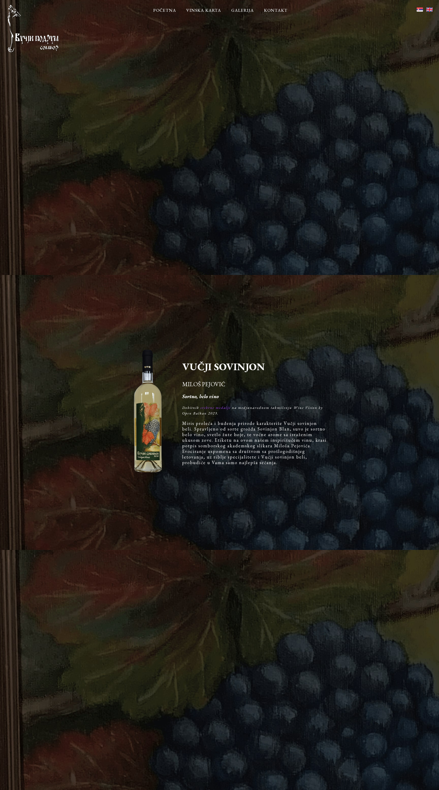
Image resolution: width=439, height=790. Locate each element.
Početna (164, 10)
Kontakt (276, 10)
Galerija (242, 10)
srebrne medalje (215, 407)
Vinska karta (203, 10)
